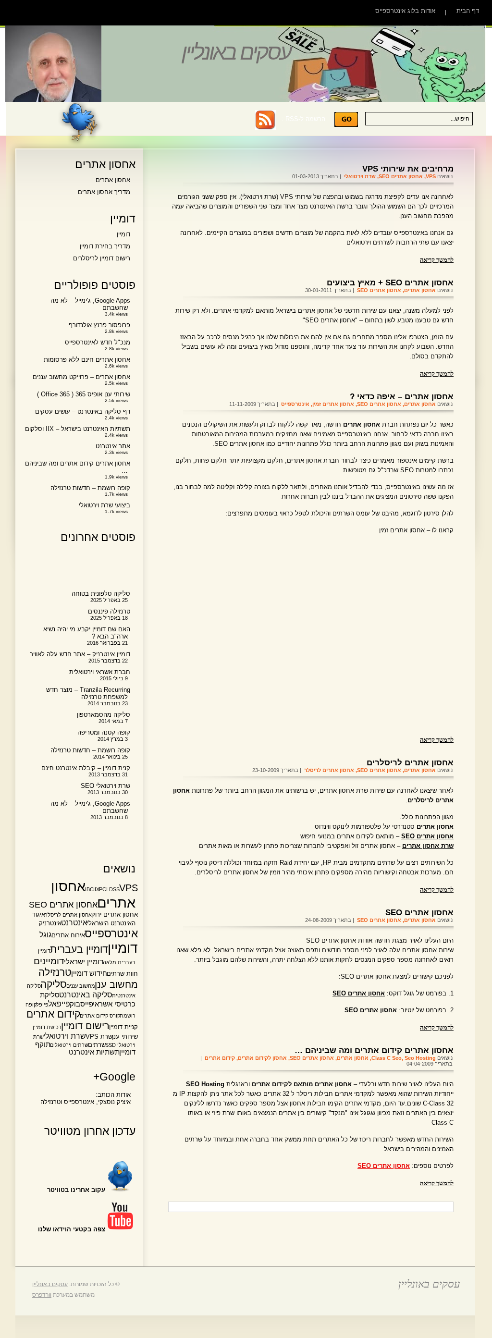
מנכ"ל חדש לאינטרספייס (97, 342)
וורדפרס (41, 1294)
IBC (89, 889)
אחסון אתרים (420, 290)
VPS (431, 176)
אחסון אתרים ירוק (114, 914)
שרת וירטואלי (360, 176)
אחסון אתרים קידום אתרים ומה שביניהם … (374, 1050)
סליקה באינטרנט (85, 994)
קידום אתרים (220, 1058)
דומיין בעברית (79, 949)
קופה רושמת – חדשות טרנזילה (90, 487)
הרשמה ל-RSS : (303, 119)
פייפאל (59, 1003)
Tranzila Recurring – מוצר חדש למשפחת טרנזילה (88, 693)
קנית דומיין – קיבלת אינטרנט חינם (85, 768)
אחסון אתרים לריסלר (329, 770)
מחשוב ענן (116, 984)
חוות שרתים (122, 973)
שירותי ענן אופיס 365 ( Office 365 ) (83, 394)
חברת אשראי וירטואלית (99, 671)
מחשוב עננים (80, 986)
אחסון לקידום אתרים (262, 1058)
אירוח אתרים (68, 935)
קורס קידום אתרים (100, 1016)
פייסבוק (81, 1004)
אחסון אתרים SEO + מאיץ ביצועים (390, 282)
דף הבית (467, 10)
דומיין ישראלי (83, 962)
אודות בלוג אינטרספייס (405, 10)
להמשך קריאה (437, 259)
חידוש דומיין (89, 973)
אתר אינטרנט (113, 446)
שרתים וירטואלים (69, 1045)
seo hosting (420, 1058)
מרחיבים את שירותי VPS (408, 168)
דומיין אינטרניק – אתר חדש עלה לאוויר (80, 654)
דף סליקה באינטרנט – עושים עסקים (82, 411)
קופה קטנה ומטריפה (103, 732)
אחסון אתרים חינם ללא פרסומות (87, 359)
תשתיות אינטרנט (94, 1052)
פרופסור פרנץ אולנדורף (99, 325)
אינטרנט (74, 922)
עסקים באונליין (236, 52)
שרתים (97, 1044)
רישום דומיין (85, 1025)
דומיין (123, 234)
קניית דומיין (123, 1027)
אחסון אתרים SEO (401, 176)
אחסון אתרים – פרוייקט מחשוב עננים (81, 377)
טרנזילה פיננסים (109, 611)
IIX (96, 889)
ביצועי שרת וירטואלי (104, 505)
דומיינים (49, 961)
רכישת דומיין (47, 1027)
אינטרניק (50, 923)
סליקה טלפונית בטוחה (101, 593)
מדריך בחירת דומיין (105, 246)
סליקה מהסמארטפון (103, 714)
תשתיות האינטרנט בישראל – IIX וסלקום (77, 428)
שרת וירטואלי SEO (105, 785)
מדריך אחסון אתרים (104, 192)
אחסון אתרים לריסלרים (410, 762)
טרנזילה (55, 972)
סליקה (53, 984)
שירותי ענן (125, 1036)
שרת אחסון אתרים (428, 845)
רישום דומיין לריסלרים (101, 258)
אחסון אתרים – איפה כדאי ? (402, 396)
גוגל (45, 934)
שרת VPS (99, 1036)
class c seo (386, 1058)
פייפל (42, 1004)
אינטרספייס (295, 404)
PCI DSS (109, 889)
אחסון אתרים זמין (333, 404)
